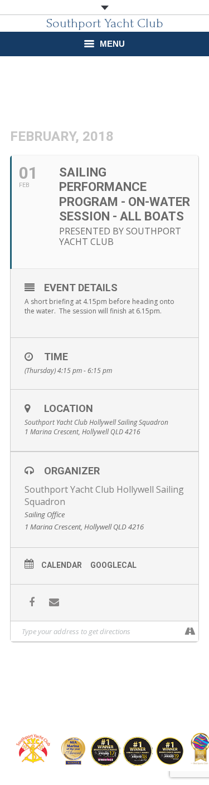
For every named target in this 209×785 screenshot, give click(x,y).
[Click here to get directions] (189, 631)
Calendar (61, 565)
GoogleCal (113, 565)
